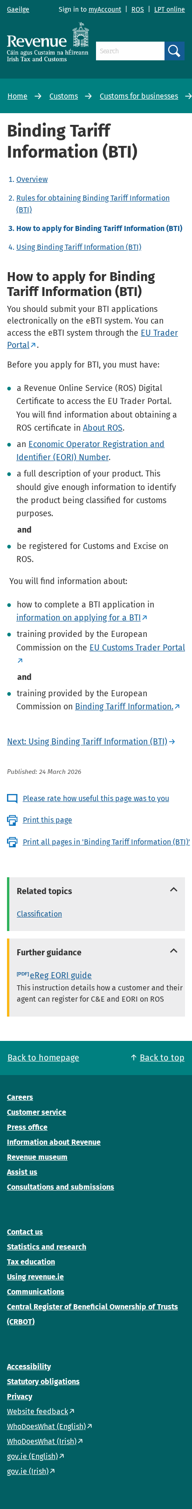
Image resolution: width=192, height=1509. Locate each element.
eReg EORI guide (61, 975)
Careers (20, 1097)
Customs (63, 96)
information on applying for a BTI (78, 618)
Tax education (31, 1261)
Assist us (22, 1172)
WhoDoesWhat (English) (46, 1426)
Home (17, 96)
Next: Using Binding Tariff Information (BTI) (87, 741)
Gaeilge (18, 10)
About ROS (103, 428)
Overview (32, 179)
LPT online (169, 10)
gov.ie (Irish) (27, 1471)
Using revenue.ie (35, 1276)
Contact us (25, 1231)
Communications (35, 1291)
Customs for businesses (139, 96)
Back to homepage (43, 1058)
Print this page (47, 820)
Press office (27, 1127)
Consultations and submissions (60, 1187)
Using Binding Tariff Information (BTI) (78, 247)
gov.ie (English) (32, 1456)
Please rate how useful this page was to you (96, 798)
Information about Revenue (54, 1142)
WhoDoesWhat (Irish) (41, 1441)
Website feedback (37, 1411)
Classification (39, 914)
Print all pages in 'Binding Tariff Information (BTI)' (106, 842)
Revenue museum (37, 1157)
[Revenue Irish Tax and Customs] (48, 41)
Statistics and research (46, 1246)
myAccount (105, 10)
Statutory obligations (43, 1381)
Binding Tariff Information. (124, 706)
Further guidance (49, 952)
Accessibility (29, 1366)
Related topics (44, 891)
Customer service (36, 1112)
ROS (137, 10)
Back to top (162, 1058)
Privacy (19, 1396)
